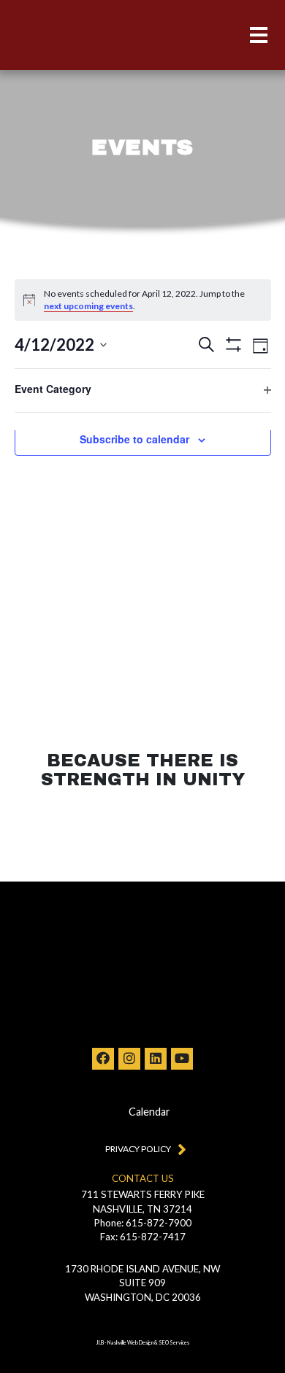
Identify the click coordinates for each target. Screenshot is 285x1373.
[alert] (143, 300)
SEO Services (174, 1342)
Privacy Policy (138, 1148)
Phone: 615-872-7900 (142, 1223)
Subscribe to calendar (134, 439)
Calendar (149, 1111)
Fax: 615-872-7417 (143, 1236)
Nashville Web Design (130, 1342)
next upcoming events (88, 305)
